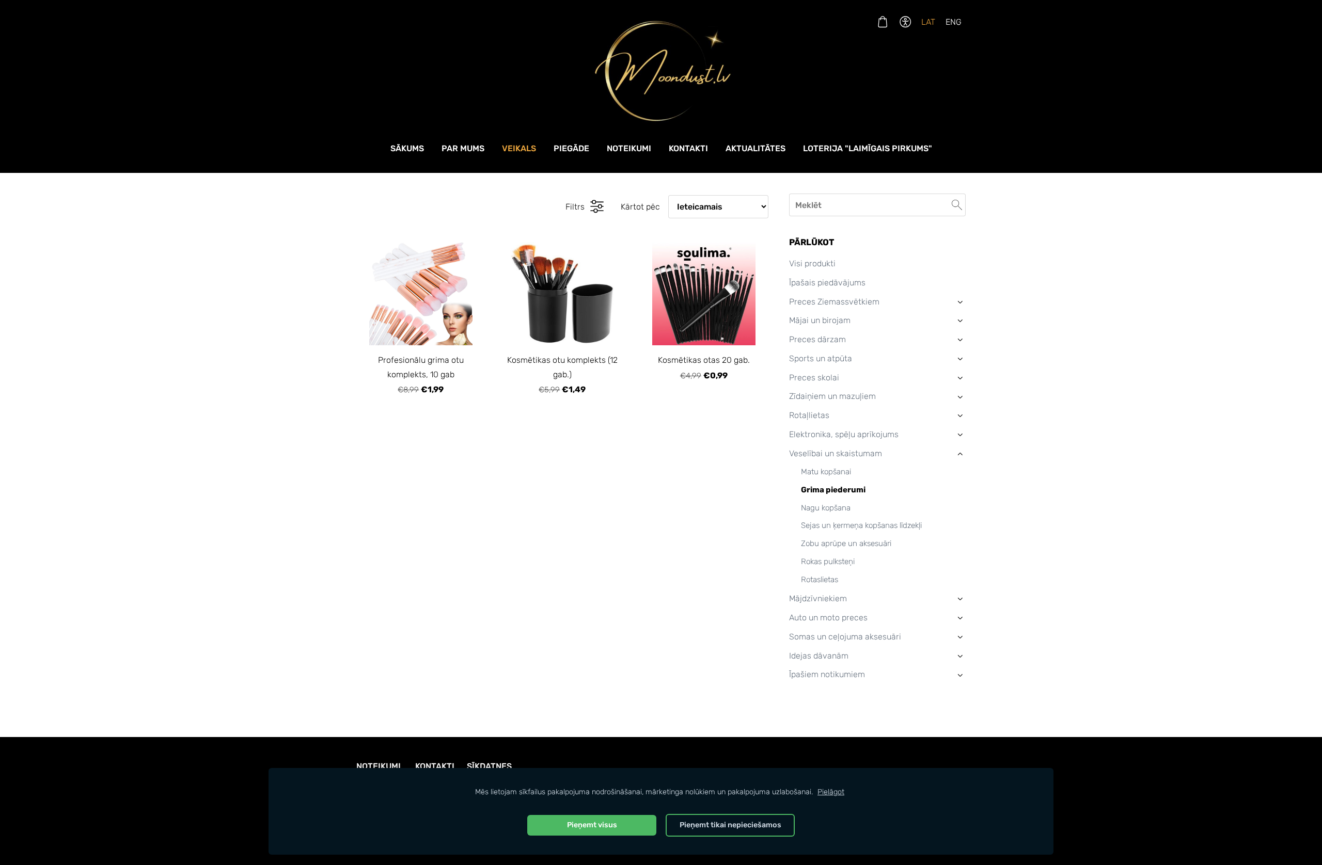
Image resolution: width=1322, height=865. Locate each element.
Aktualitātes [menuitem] (755, 148)
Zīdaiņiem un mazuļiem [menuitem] (832, 396)
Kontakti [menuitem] (688, 148)
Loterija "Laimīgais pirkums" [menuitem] (867, 148)
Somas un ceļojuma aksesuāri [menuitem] (845, 637)
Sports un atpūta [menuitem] (820, 358)
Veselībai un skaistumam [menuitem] (835, 453)
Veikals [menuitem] (519, 148)
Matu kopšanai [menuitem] (826, 471)
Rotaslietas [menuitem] (819, 579)
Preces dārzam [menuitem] (817, 339)
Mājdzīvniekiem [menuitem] (818, 598)
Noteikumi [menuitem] (629, 148)
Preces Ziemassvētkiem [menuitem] (834, 302)
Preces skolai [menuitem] (814, 377)
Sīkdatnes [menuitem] (489, 766)
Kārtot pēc (640, 207)
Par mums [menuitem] (463, 148)
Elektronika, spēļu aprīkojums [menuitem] (844, 434)
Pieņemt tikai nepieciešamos (730, 825)
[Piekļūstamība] (905, 22)
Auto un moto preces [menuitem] (828, 617)
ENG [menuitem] (954, 22)
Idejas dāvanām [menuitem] (818, 656)
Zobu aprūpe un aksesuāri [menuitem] (846, 543)
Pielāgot (830, 792)
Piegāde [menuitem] (571, 148)
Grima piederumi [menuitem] (833, 489)
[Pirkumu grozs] (882, 22)
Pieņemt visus (592, 825)
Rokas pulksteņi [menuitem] (828, 561)
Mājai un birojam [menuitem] (820, 320)
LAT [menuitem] (928, 22)
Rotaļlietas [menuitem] (809, 415)
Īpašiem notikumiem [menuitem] (827, 674)
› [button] (960, 301)
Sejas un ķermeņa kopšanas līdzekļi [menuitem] (861, 525)
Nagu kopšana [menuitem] (826, 507)
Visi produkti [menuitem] (812, 263)
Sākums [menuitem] (407, 148)
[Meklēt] (957, 204)
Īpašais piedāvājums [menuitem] (827, 282)
